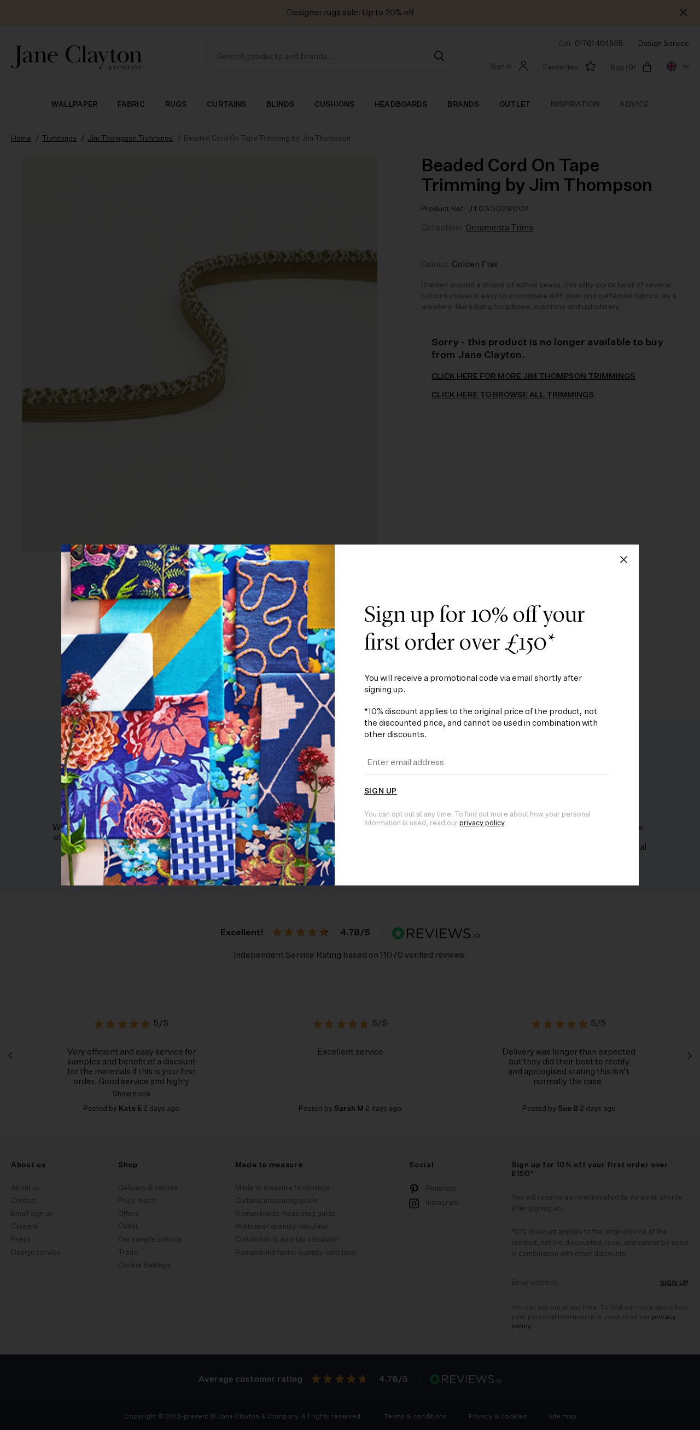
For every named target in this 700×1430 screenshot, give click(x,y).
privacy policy (481, 823)
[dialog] (350, 715)
